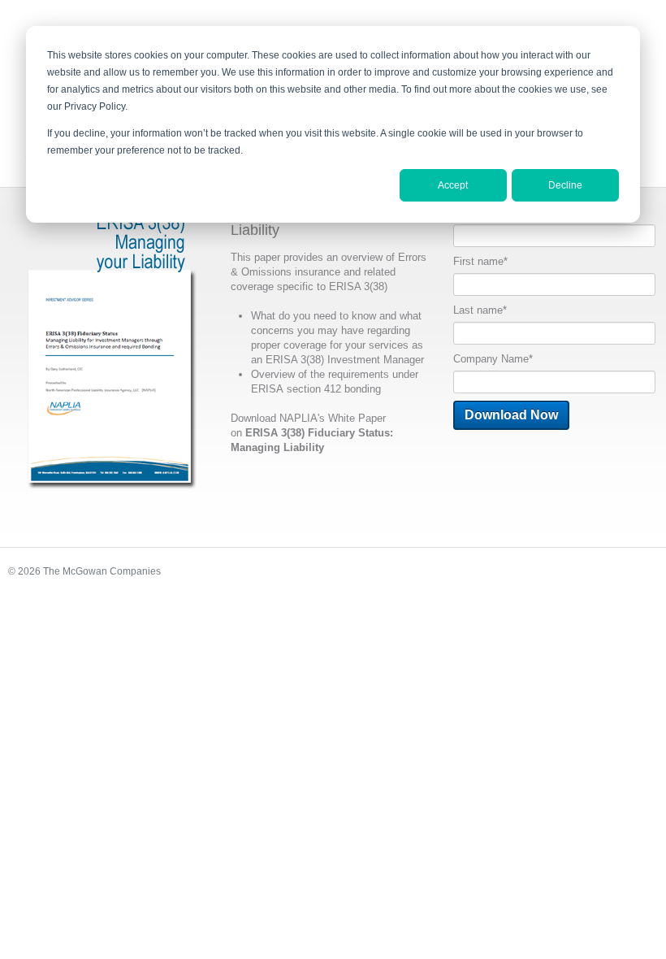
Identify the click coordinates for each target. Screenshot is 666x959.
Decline (565, 185)
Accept (453, 185)
